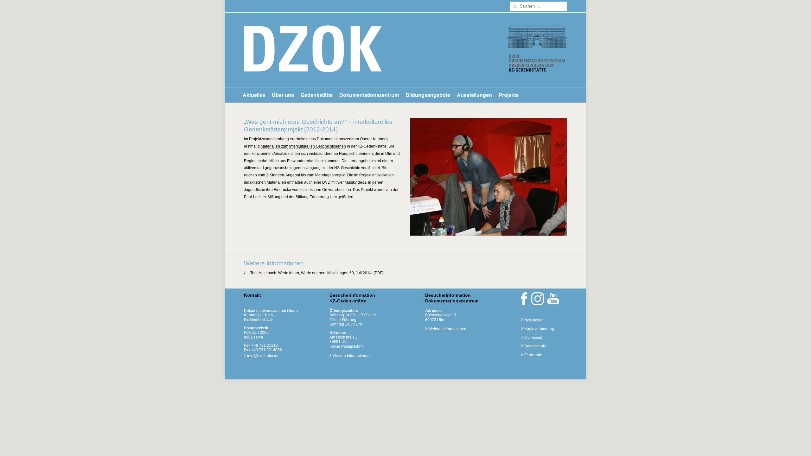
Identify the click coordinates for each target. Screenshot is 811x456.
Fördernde (533, 355)
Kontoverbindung (539, 328)
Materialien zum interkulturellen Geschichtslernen (303, 146)
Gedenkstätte (317, 95)
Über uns (283, 95)
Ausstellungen (474, 95)
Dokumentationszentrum (369, 95)
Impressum (533, 337)
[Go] (515, 6)
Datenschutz (535, 346)
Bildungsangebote (428, 95)
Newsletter (533, 320)
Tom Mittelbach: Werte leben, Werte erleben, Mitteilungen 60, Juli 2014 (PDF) (317, 273)
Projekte (509, 95)
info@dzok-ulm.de (262, 355)
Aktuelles (254, 95)
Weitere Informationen (352, 355)
